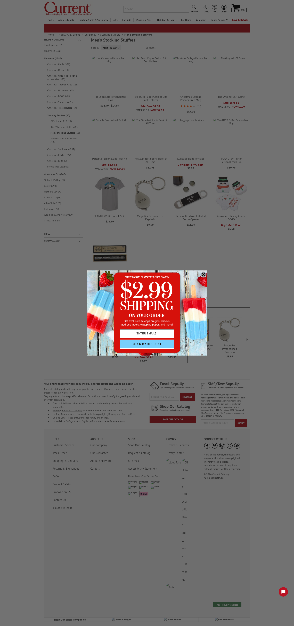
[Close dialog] (203, 274)
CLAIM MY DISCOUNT (147, 344)
